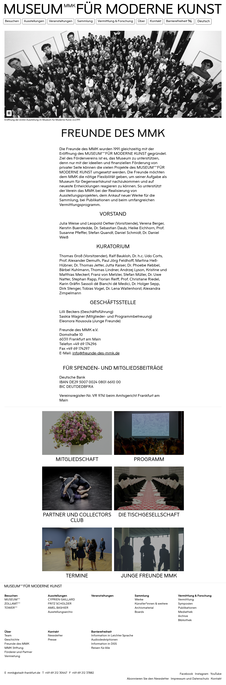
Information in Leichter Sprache (112, 635)
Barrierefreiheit (101, 631)
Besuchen (11, 595)
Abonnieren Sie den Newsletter (148, 678)
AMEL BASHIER (58, 607)
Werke (139, 599)
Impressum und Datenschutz (190, 678)
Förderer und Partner (18, 652)
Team (8, 635)
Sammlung (142, 595)
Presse (52, 639)
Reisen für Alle (100, 647)
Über (7, 631)
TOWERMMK (10, 607)
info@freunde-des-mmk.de (96, 353)
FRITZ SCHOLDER (59, 603)
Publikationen (187, 607)
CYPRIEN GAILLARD (61, 599)
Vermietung (12, 656)
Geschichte (11, 639)
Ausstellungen (57, 595)
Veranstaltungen (102, 595)
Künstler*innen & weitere (151, 603)
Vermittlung (186, 599)
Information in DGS (104, 643)
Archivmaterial (144, 607)
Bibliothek (185, 620)
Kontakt (53, 631)
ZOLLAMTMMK (12, 603)
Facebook (186, 673)
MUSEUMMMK (12, 599)
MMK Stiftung (13, 647)
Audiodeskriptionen (104, 639)
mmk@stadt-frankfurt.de (24, 672)
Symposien (185, 603)
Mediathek (185, 611)
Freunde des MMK (16, 643)
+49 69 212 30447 (56, 672)
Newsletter (55, 635)
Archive (183, 616)
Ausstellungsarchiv (60, 611)
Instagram (201, 673)
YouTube (216, 673)
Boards (139, 611)
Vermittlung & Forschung (195, 595)
